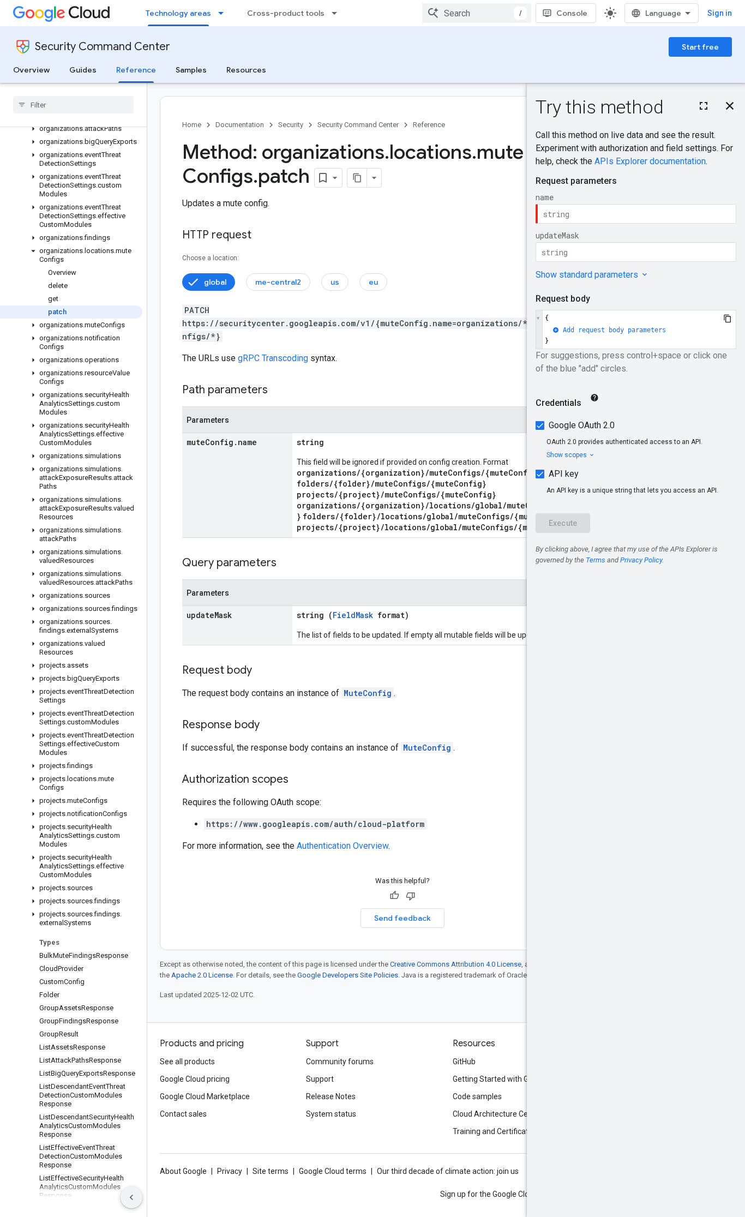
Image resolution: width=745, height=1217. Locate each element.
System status (331, 1114)
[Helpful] (394, 896)
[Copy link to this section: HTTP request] (262, 235)
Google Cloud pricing (195, 1079)
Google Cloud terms (333, 1171)
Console (571, 13)
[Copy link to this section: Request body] (263, 671)
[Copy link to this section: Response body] (270, 725)
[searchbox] (73, 104)
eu (373, 282)
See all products (187, 1061)
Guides (83, 70)
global (215, 282)
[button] (71, 128)
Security (290, 125)
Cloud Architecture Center (497, 1114)
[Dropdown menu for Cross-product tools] (338, 13)
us (335, 282)
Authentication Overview (342, 846)
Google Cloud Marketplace (205, 1096)
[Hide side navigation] (131, 1197)
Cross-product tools (286, 13)
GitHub (464, 1061)
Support (320, 1079)
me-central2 (278, 282)
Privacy (229, 1171)
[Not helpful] (410, 896)
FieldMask (353, 615)
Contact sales (183, 1114)
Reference (136, 70)
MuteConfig (368, 693)
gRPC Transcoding (273, 358)
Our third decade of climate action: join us (448, 1171)
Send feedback (402, 918)
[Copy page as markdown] (357, 178)
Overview (31, 70)
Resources (246, 70)
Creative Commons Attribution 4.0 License (455, 964)
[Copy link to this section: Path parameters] (279, 390)
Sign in (719, 13)
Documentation (239, 125)
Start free (700, 47)
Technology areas (178, 13)
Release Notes (331, 1096)
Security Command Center (102, 46)
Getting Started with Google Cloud (511, 1079)
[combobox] (476, 13)
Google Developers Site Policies (347, 975)
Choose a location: (210, 258)
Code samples (477, 1096)
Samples (191, 70)
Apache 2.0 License (202, 975)
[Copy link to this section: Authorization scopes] (299, 780)
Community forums (340, 1061)
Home (191, 125)
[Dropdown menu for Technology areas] (224, 13)
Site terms (271, 1171)
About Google (183, 1171)
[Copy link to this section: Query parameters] (287, 563)
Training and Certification (496, 1131)
